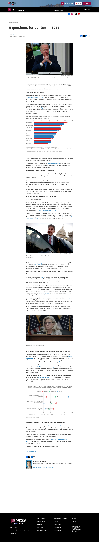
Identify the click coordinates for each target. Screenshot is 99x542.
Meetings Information (76, 526)
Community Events (41, 521)
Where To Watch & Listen (42, 530)
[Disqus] (49, 495)
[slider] (15, 9)
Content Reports (75, 530)
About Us (45, 14)
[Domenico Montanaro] (29, 464)
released (68, 298)
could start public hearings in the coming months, (45, 367)
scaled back (38, 264)
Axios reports (46, 293)
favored (42, 277)
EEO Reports (74, 528)
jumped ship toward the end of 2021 (47, 210)
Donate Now (74, 518)
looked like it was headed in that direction (56, 426)
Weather (74, 521)
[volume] (13, 9)
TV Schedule (39, 524)
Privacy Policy (75, 531)
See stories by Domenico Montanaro (43, 467)
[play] (9, 10)
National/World (57, 527)
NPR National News (13, 22)
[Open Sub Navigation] (11, 14)
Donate (88, 3)
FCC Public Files (75, 527)
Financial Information (76, 529)
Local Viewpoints (57, 530)
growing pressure (42, 263)
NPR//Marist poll (34, 97)
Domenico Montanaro (18, 35)
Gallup (41, 108)
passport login (68, 3)
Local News (56, 521)
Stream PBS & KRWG (41, 518)
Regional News (57, 524)
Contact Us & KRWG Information (61, 518)
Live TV (79, 3)
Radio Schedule (40, 527)
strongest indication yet (54, 163)
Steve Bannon (63, 362)
